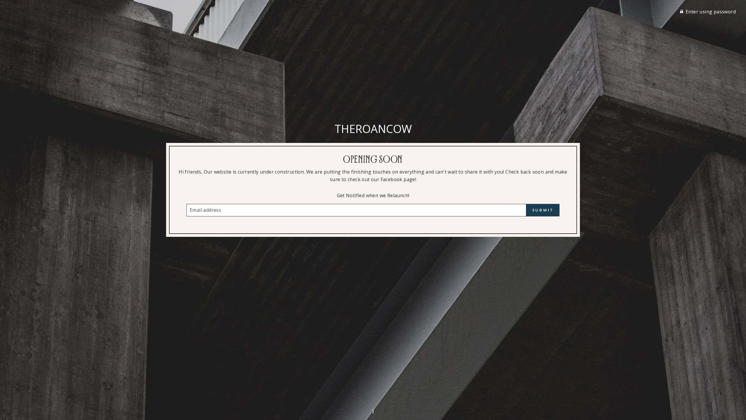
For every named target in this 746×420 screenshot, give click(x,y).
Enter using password (711, 11)
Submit (542, 210)
